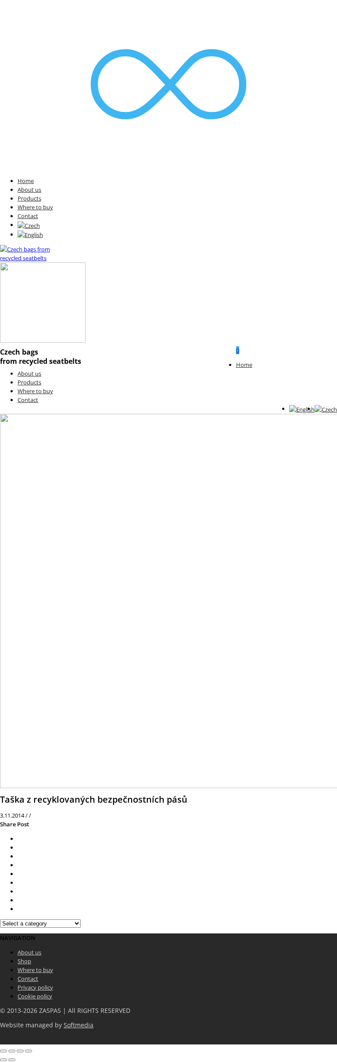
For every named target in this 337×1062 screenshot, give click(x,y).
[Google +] (20, 874)
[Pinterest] (20, 865)
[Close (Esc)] (3, 1051)
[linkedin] (20, 891)
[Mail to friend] (20, 882)
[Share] (11, 1051)
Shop (24, 961)
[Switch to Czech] (29, 225)
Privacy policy (35, 987)
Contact (28, 216)
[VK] (20, 856)
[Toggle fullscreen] (20, 1051)
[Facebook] (20, 847)
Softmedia (78, 1025)
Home (26, 181)
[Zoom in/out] (28, 1051)
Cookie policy (35, 996)
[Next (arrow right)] (11, 1059)
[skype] (20, 909)
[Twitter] (20, 839)
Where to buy (35, 207)
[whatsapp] (20, 900)
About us (29, 190)
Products (29, 198)
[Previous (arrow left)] (3, 1059)
